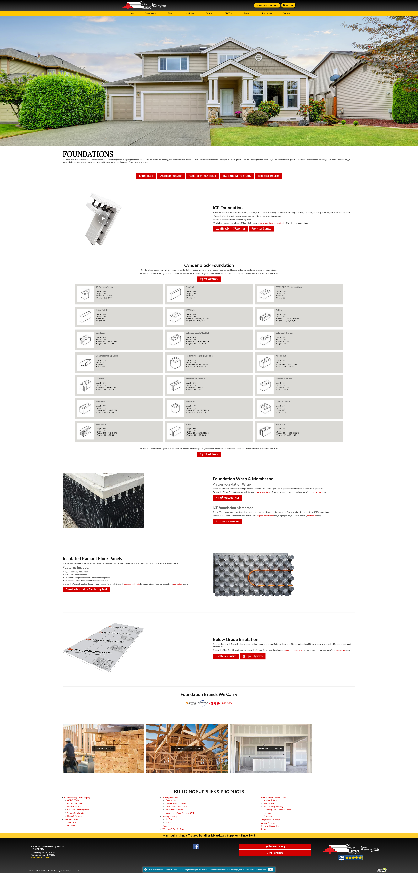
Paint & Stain (269, 803)
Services (189, 13)
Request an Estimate (261, 228)
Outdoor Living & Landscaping (77, 797)
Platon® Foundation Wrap (227, 497)
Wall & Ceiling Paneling (273, 806)
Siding (168, 822)
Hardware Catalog (276, 846)
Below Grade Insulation (268, 176)
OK (270, 870)
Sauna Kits (71, 822)
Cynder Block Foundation (171, 176)
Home (131, 13)
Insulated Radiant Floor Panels (237, 176)
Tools (165, 826)
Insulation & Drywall (174, 810)
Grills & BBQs (73, 800)
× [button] (274, 868)
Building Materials (170, 797)
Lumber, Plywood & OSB (175, 803)
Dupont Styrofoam (254, 656)
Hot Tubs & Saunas (72, 820)
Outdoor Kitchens (75, 803)
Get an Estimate (275, 853)
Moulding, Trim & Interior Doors (277, 810)
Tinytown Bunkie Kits (270, 826)
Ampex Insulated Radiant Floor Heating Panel (86, 589)
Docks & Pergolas (74, 816)
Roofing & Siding (170, 816)
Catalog (209, 13)
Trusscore (268, 816)
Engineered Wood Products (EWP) (180, 813)
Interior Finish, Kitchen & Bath (274, 797)
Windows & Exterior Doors (174, 829)
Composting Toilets (75, 813)
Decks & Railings (74, 806)
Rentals (247, 13)
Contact (286, 13)
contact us (281, 223)
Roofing (168, 819)
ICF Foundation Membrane (227, 521)
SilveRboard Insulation (226, 656)
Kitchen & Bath (270, 800)
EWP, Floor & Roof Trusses (176, 806)
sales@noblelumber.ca (40, 857)
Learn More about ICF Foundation (230, 228)
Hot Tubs (71, 825)
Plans (170, 13)
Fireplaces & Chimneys (270, 820)
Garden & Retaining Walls (78, 810)
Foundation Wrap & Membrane (202, 176)
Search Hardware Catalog (268, 5)
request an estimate (266, 223)
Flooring (267, 813)
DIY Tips (228, 13)
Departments (150, 13)
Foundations (170, 800)
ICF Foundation (146, 176)
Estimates (290, 5)
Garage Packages (268, 823)
